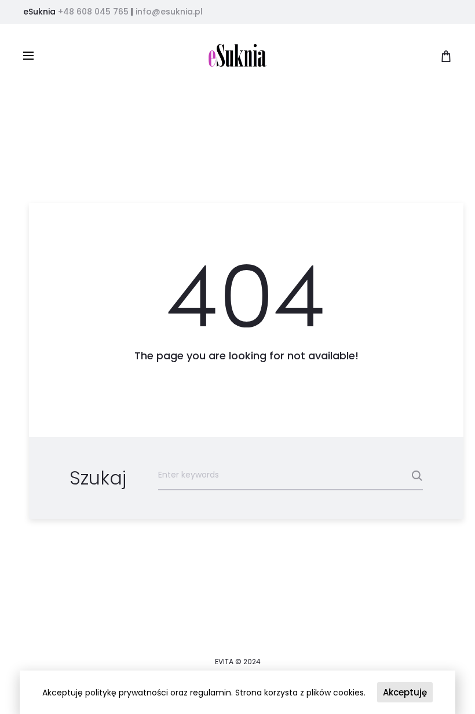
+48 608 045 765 (93, 11)
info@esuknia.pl (169, 11)
